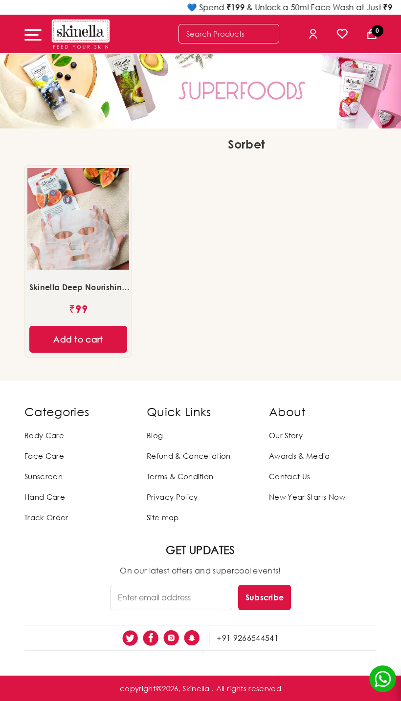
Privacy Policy (172, 496)
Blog (155, 435)
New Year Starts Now (307, 496)
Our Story (286, 435)
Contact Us (289, 476)
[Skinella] (80, 34)
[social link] (130, 638)
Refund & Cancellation (189, 455)
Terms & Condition (180, 476)
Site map (163, 517)
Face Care (44, 455)
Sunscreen (43, 476)
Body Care (44, 435)
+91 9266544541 (247, 638)
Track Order (46, 517)
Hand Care (44, 496)
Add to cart (78, 339)
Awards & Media (299, 455)
